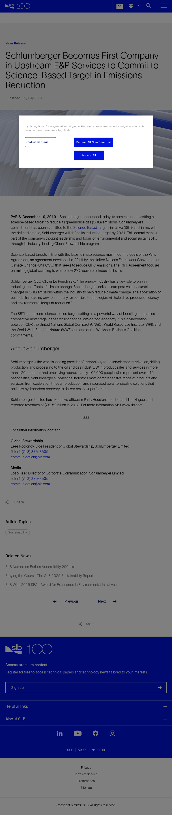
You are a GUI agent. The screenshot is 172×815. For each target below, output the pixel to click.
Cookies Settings (37, 142)
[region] (86, 142)
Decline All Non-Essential (93, 142)
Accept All (89, 155)
